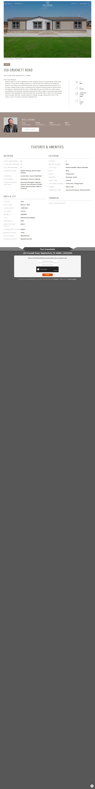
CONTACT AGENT (30, 129)
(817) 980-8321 (40, 125)
